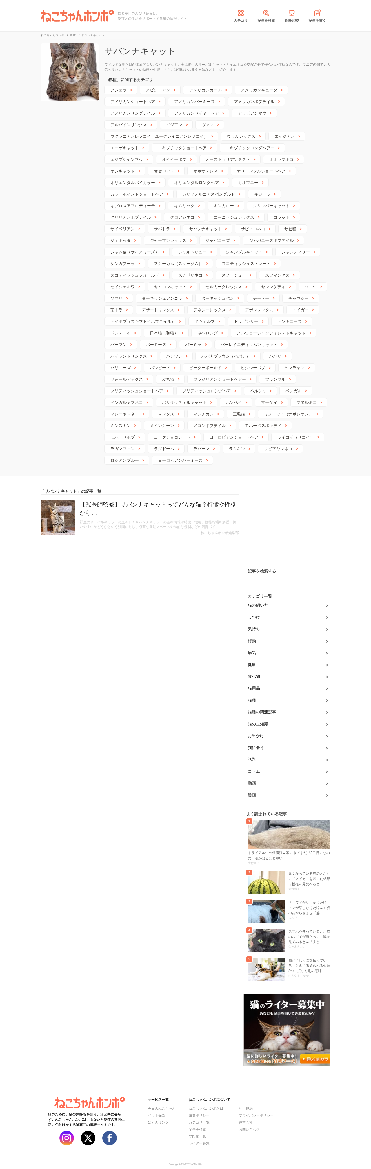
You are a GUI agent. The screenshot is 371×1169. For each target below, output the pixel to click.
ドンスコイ (120, 333)
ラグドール (164, 448)
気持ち (254, 629)
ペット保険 (156, 1115)
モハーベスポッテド (263, 425)
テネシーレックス (209, 310)
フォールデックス (126, 379)
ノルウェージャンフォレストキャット (271, 333)
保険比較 (292, 21)
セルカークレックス (223, 286)
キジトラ (262, 194)
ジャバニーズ (217, 240)
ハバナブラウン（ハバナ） (225, 356)
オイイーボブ (174, 159)
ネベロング (207, 333)
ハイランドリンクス (128, 356)
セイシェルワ (122, 286)
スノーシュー (234, 275)
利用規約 (246, 1109)
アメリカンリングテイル (132, 113)
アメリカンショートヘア (132, 101)
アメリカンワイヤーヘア (196, 113)
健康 (252, 664)
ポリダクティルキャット (184, 402)
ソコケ (311, 286)
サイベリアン (122, 229)
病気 (252, 652)
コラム (254, 771)
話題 (252, 759)
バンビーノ (160, 367)
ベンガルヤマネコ (126, 402)
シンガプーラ (122, 263)
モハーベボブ (122, 437)
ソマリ (116, 298)
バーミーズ (156, 344)
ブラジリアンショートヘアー (219, 379)
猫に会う (256, 747)
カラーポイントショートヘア (136, 194)
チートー (261, 298)
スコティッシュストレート (246, 263)
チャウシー (298, 298)
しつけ (254, 617)
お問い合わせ (249, 1129)
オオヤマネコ (281, 159)
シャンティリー (295, 252)
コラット (281, 217)
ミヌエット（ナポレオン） (288, 414)
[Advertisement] (286, 524)
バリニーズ (120, 367)
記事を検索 (266, 21)
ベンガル (293, 391)
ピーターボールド (205, 367)
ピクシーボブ (253, 367)
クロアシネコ (182, 217)
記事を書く (317, 21)
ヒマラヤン (294, 367)
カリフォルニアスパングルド (208, 194)
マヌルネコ (307, 402)
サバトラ (162, 229)
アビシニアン (158, 90)
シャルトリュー (192, 252)
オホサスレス (205, 171)
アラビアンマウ (252, 113)
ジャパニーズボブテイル (271, 240)
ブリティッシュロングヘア (206, 391)
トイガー (300, 310)
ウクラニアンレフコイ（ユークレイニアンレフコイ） (159, 136)
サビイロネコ (253, 229)
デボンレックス (259, 310)
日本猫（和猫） (164, 333)
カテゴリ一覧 (199, 1122)
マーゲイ (269, 402)
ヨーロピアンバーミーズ (180, 460)
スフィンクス (277, 275)
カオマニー (248, 182)
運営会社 (246, 1122)
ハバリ (275, 356)
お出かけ (256, 735)
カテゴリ (241, 21)
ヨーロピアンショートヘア (234, 437)
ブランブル (275, 379)
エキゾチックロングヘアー (250, 148)
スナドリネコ (190, 275)
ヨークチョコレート (172, 437)
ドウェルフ (204, 321)
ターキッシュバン (217, 298)
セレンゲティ (273, 286)
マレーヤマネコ (124, 414)
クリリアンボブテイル (130, 217)
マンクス (166, 414)
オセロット (164, 171)
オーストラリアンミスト (227, 159)
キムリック (184, 205)
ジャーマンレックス (168, 240)
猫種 (252, 700)
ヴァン (207, 124)
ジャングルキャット (244, 252)
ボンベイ (234, 402)
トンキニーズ (289, 321)
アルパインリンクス (128, 124)
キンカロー (224, 205)
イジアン (174, 124)
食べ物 (254, 676)
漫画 (252, 795)
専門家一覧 (197, 1136)
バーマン (118, 344)
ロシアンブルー (124, 460)
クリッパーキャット (271, 205)
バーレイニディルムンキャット (249, 344)
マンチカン (203, 414)
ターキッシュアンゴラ (162, 298)
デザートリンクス (158, 310)
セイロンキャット (170, 286)
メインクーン (162, 425)
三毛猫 (239, 414)
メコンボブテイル (209, 425)
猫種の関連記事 (262, 712)
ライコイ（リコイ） (295, 437)
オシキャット (122, 171)
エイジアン (284, 136)
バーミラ (193, 344)
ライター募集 (199, 1143)
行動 (252, 640)
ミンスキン (120, 425)
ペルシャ (258, 391)
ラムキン (237, 448)
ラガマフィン (122, 448)
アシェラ (118, 90)
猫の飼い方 (258, 605)
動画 (252, 783)
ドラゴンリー (246, 321)
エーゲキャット (124, 148)
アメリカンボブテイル (254, 101)
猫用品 (254, 688)
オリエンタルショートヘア (261, 171)
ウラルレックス (241, 136)
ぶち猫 (168, 379)
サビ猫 (290, 229)
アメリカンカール (205, 90)
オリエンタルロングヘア (196, 182)
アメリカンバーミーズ (194, 101)
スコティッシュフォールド (134, 275)
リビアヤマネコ (278, 448)
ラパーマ (201, 448)
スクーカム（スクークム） (178, 263)
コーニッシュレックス (234, 217)
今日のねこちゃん (162, 1109)
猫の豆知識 (258, 723)
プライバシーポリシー (256, 1115)
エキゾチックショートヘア (182, 148)
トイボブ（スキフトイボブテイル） (142, 321)
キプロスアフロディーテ (132, 205)
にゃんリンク (158, 1122)
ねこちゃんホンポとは (206, 1109)
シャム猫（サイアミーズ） (134, 252)
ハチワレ (174, 356)
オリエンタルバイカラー (132, 182)
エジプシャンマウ (126, 159)
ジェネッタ (120, 240)
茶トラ (116, 310)
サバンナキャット (205, 229)
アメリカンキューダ (259, 90)
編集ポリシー (199, 1115)
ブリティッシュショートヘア (136, 391)
